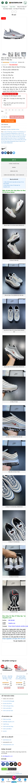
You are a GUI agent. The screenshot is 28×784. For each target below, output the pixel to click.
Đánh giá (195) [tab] (14, 171)
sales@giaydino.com (7, 756)
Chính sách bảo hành (8, 710)
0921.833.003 (4, 761)
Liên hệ (4, 731)
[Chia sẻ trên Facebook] (2, 152)
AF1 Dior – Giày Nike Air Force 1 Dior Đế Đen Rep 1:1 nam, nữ (7, 678)
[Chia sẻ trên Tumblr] (11, 152)
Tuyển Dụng (6, 724)
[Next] (27, 676)
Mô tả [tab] (14, 160)
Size (2, 111)
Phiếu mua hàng (7, 719)
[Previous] (1, 676)
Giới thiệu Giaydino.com (8, 721)
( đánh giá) (13, 62)
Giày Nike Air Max (15, 129)
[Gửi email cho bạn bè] (8, 152)
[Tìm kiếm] (6, 2)
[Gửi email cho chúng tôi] (15, 764)
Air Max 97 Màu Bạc (7, 131)
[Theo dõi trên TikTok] (11, 764)
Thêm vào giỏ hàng (16, 117)
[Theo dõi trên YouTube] (19, 764)
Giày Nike (12, 7)
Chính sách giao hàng (8, 706)
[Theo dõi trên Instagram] (7, 764)
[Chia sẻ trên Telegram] (14, 152)
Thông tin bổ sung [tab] (14, 163)
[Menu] (2, 2)
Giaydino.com (19, 773)
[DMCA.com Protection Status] (9, 769)
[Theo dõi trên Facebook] (3, 764)
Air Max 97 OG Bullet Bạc (18, 131)
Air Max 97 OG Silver (16, 135)
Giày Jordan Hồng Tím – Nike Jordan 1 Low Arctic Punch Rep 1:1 (21, 678)
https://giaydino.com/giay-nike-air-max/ (13, 638)
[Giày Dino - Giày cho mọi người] (15, 3)
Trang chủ (5, 7)
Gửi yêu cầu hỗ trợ (7, 703)
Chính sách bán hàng (8, 726)
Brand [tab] (14, 167)
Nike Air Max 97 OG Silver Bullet (13, 139)
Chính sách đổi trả (7, 708)
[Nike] (4, 148)
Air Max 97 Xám (7, 136)
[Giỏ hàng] (25, 2)
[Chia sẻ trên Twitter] (5, 152)
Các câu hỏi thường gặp (8, 701)
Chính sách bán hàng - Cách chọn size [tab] (14, 175)
